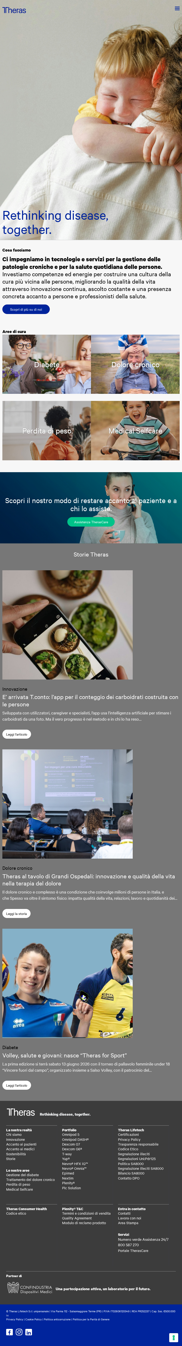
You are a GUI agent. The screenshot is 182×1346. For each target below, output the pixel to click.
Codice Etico (128, 1148)
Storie (10, 1158)
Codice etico (16, 1213)
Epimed (68, 1173)
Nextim (67, 1178)
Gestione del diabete (22, 1174)
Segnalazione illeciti (134, 1153)
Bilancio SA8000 (131, 1173)
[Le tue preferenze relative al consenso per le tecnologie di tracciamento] (173, 1337)
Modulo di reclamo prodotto (84, 1222)
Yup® (66, 1158)
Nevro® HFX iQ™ (75, 1163)
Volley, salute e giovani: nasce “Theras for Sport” (64, 1055)
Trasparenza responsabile (138, 1144)
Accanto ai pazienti (21, 1144)
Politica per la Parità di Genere (91, 1319)
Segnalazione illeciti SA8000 (141, 1168)
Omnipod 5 (70, 1134)
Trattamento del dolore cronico (30, 1179)
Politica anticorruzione (57, 1319)
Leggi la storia (16, 913)
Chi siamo (14, 1134)
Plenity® (68, 1182)
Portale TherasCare (133, 1250)
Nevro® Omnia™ (74, 1168)
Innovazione (15, 1139)
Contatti (124, 1213)
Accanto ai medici (20, 1148)
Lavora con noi (129, 1218)
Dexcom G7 (71, 1144)
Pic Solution (71, 1187)
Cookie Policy (33, 1319)
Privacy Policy (129, 1139)
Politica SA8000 (131, 1163)
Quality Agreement (77, 1218)
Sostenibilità (16, 1153)
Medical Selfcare (19, 1189)
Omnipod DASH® (75, 1139)
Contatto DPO (129, 1178)
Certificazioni (128, 1134)
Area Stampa (128, 1222)
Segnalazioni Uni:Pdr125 (137, 1158)
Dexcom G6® (72, 1148)
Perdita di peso (18, 1184)
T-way (67, 1153)
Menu (174, 8)
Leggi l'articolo (16, 734)
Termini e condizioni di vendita (86, 1213)
